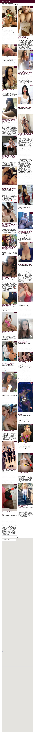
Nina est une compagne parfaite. (7, 28)
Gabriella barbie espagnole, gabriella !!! (24, 414)
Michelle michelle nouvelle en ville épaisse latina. (9, 305)
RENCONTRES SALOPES (6, 1)
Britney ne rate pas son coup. (9, 469)
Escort (3, 3)
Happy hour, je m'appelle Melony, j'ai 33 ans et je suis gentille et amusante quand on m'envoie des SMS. (9, 187)
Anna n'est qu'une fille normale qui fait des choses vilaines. (25, 263)
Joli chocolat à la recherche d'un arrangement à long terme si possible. (9, 120)
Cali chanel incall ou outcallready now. (22, 37)
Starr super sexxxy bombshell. (25, 206)
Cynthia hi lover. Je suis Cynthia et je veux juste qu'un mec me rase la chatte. (25, 134)
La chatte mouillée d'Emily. (8, 430)
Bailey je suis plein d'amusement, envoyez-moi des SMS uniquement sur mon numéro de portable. (9, 225)
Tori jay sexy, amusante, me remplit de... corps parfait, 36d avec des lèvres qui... (25, 72)
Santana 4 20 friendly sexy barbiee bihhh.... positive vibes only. (9, 513)
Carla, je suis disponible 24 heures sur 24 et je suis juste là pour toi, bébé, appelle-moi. (25, 106)
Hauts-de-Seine (10, 3)
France (6, 3)
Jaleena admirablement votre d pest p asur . (9, 90)
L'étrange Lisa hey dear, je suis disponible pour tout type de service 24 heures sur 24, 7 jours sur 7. (9, 157)
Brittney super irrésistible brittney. (8, 332)
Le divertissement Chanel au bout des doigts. (8, 278)
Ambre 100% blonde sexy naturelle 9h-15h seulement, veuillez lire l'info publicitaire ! (9, 58)
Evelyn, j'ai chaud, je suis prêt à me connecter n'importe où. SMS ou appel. (25, 363)
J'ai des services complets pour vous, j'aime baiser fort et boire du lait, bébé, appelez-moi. (25, 231)
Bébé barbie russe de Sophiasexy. (23, 506)
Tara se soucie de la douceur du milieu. (25, 303)
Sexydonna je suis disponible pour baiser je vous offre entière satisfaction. (24, 341)
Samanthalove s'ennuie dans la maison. (9, 393)
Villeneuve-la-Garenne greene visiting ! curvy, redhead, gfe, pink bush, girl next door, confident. (9, 248)
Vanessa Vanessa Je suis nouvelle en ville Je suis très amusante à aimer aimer (8, 363)
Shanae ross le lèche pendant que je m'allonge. (24, 443)
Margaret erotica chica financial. (23, 473)
